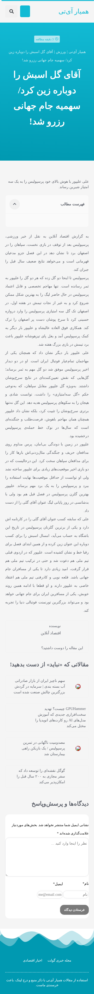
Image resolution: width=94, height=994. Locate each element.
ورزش (61, 52)
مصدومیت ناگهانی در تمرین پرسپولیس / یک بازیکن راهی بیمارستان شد (43, 748)
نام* (86, 884)
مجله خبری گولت (59, 960)
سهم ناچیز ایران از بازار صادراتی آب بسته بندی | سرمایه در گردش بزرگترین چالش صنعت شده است (39, 686)
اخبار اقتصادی (32, 960)
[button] (25, 11)
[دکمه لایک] (17, 647)
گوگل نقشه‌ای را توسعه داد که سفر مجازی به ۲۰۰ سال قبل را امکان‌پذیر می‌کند (41, 776)
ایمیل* (58, 884)
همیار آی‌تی (73, 11)
